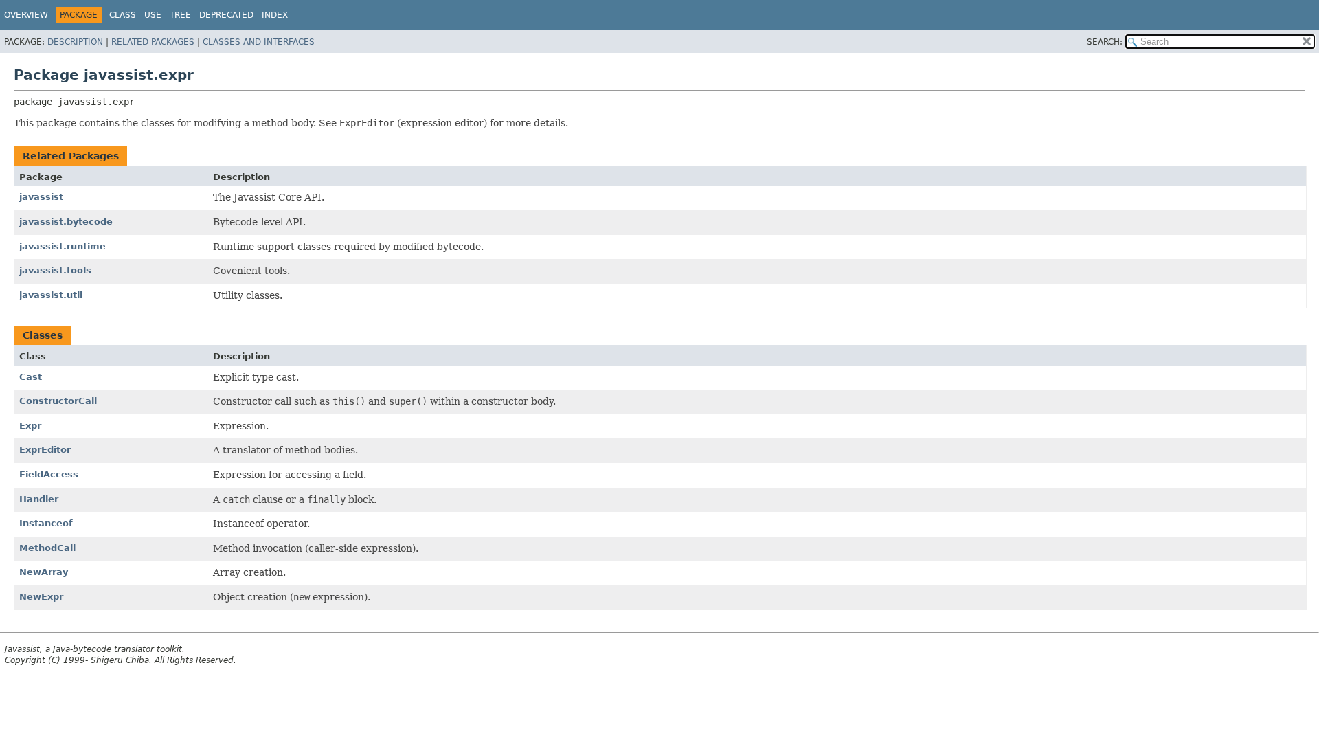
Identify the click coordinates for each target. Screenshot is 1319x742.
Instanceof (46, 523)
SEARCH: (1105, 42)
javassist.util (50, 295)
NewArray (43, 572)
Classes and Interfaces (259, 42)
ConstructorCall (58, 401)
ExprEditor (45, 450)
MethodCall (47, 548)
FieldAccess (48, 474)
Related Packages (152, 42)
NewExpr (41, 597)
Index (275, 15)
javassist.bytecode (66, 221)
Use (152, 15)
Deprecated (226, 15)
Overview (26, 15)
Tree (180, 15)
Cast (30, 377)
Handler (38, 499)
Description (75, 42)
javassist (41, 197)
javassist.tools (55, 270)
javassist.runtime (62, 246)
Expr (30, 425)
